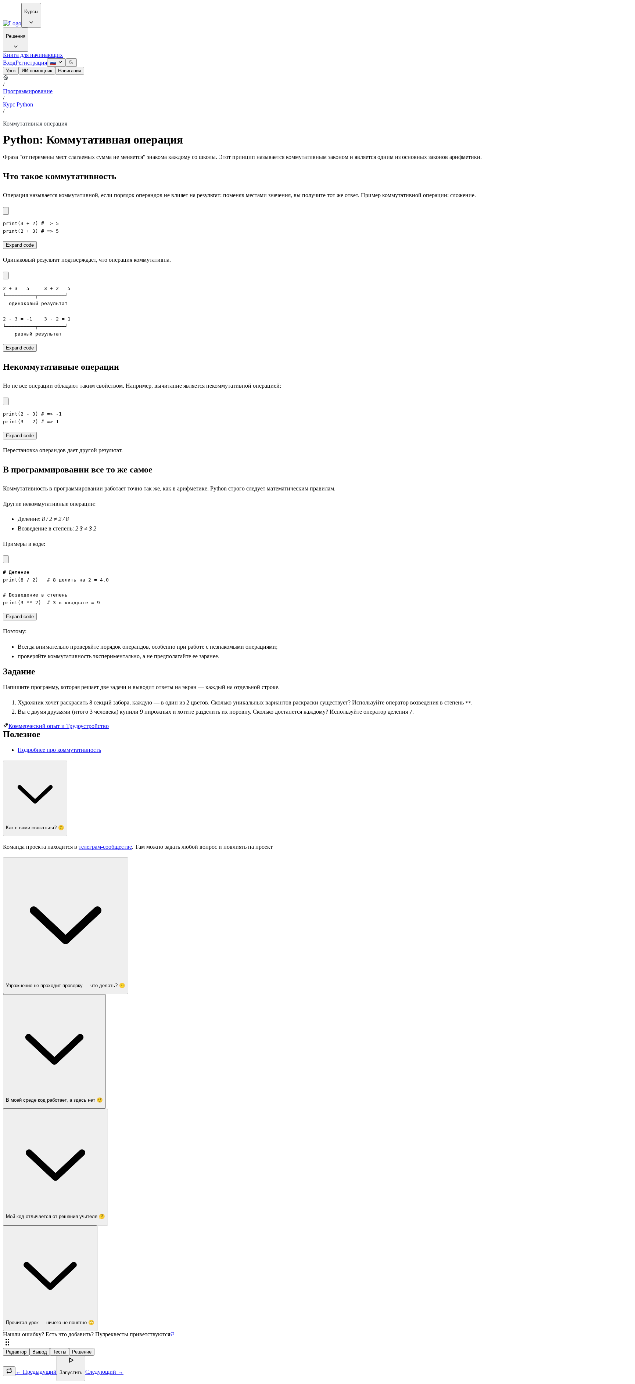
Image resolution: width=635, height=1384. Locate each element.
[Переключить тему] (71, 62)
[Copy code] (6, 211)
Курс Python (18, 104)
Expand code (20, 245)
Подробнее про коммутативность (59, 750)
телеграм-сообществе (105, 847)
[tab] (11, 71)
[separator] (317, 1343)
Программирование (28, 91)
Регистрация (31, 62)
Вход (9, 62)
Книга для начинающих (33, 55)
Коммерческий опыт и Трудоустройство (58, 726)
